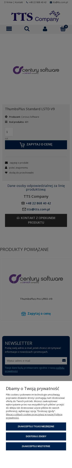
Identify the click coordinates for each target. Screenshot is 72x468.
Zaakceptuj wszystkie (36, 446)
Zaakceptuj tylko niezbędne (36, 426)
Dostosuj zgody (36, 436)
